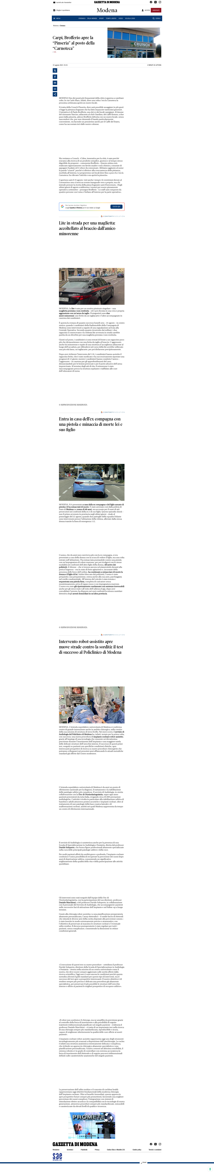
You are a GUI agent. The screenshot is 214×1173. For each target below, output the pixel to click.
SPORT (101, 18)
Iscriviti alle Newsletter (63, 2)
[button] (91, 1125)
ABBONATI (156, 10)
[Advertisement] (75, 82)
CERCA (158, 18)
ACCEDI (147, 10)
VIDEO (121, 18)
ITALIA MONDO (92, 18)
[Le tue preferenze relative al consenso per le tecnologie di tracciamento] (210, 1169)
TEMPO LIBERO (111, 18)
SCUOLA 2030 (130, 18)
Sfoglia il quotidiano (63, 10)
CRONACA (82, 18)
